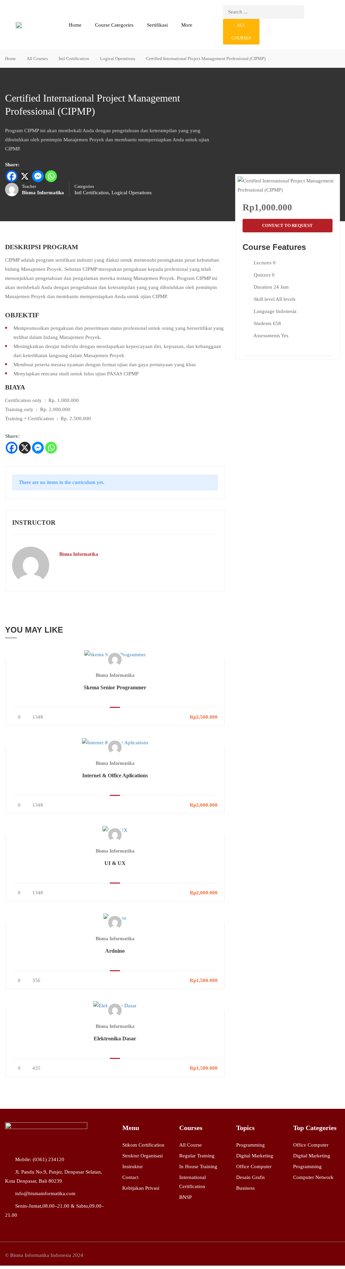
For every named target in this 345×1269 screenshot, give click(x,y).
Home (75, 25)
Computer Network (313, 1177)
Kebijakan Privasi (140, 1188)
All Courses (37, 58)
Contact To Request (287, 225)
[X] (25, 176)
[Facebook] (12, 176)
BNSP (185, 1197)
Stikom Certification (143, 1145)
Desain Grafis (250, 1177)
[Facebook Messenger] (38, 176)
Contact (130, 1177)
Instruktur (132, 1166)
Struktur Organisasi (142, 1155)
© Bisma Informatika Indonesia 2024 (44, 1255)
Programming (250, 1145)
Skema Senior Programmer (115, 687)
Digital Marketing (254, 1155)
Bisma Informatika (78, 554)
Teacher (29, 186)
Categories (84, 186)
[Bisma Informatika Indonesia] (46, 1133)
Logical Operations (117, 58)
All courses (241, 31)
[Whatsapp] (51, 176)
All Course (190, 1145)
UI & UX (115, 863)
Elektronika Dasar (115, 1038)
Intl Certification (74, 58)
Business (245, 1188)
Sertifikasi (157, 25)
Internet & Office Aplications (115, 775)
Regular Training (197, 1155)
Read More (115, 655)
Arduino (115, 951)
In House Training (198, 1166)
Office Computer (254, 1166)
